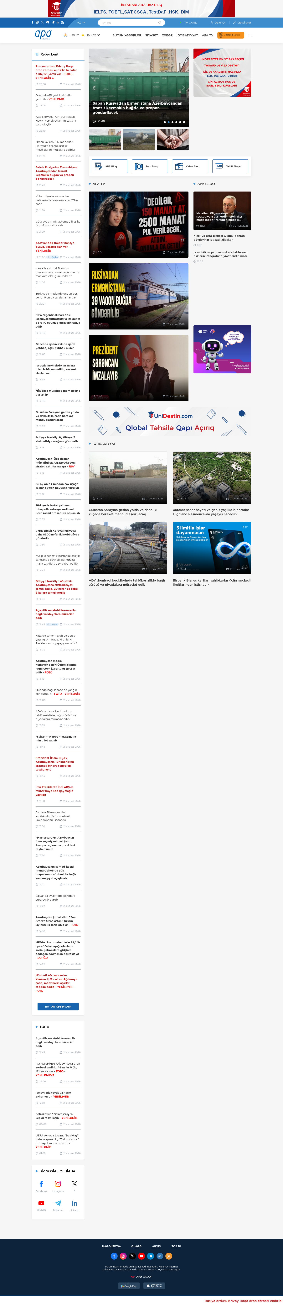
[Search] (159, 23)
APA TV (208, 35)
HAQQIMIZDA (111, 1246)
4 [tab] (176, 122)
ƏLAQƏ (136, 1246)
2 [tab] (169, 122)
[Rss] (62, 22)
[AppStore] (154, 1286)
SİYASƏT (151, 35)
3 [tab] (172, 122)
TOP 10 (176, 1246)
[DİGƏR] (247, 35)
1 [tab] (165, 122)
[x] (132, 1256)
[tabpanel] (139, 88)
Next (183, 87)
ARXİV (156, 1246)
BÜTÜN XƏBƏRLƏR (126, 35)
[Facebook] (32, 22)
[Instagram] (37, 22)
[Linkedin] (58, 22)
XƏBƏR (167, 35)
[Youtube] (47, 22)
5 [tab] (180, 122)
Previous (94, 87)
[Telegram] (52, 22)
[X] (42, 22)
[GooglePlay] (129, 1286)
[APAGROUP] (141, 1277)
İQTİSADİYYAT (187, 35)
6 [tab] (184, 122)
